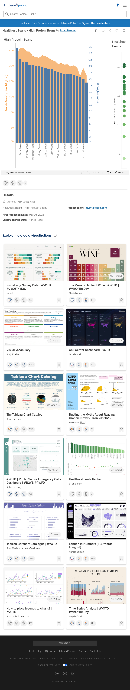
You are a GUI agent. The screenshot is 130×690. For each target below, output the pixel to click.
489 (30, 623)
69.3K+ (118, 599)
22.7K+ (118, 340)
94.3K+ (118, 534)
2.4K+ (119, 405)
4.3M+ (56, 340)
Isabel (9, 293)
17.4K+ (56, 599)
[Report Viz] (123, 30)
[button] (56, 673)
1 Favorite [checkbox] (11, 201)
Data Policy (71, 659)
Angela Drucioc (76, 616)
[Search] (6, 14)
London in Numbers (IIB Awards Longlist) (90, 545)
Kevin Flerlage (13, 419)
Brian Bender (68, 30)
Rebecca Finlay (14, 487)
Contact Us (95, 651)
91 (92, 429)
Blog (39, 651)
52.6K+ (118, 470)
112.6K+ (118, 276)
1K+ (92, 300)
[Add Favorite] (103, 30)
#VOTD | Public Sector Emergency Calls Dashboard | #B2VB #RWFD (33, 481)
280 (30, 300)
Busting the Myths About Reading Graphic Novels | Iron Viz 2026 (92, 416)
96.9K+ (56, 470)
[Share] (110, 30)
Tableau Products (67, 651)
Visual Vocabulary (18, 350)
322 (92, 365)
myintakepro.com (96, 207)
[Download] (117, 30)
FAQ (46, 651)
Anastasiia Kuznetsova (17, 616)
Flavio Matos (75, 293)
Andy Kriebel (12, 354)
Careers (83, 651)
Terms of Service (28, 659)
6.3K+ (31, 429)
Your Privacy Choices (80, 665)
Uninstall (114, 659)
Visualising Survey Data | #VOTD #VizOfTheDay (28, 287)
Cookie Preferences (49, 665)
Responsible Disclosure (93, 659)
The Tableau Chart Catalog (24, 414)
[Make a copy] (96, 30)
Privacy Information (51, 659)
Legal (13, 659)
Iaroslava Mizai (76, 354)
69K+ (57, 534)
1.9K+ (31, 559)
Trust (31, 651)
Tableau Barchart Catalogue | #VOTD (31, 544)
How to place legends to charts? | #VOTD (29, 610)
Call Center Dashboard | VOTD (89, 350)
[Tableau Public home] (15, 5)
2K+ (93, 623)
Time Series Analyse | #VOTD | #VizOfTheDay (90, 610)
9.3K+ (31, 365)
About (53, 651)
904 (93, 559)
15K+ (57, 276)
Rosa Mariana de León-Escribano (23, 548)
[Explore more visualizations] (117, 5)
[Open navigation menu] (124, 5)
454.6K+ (55, 405)
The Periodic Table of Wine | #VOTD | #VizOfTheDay (94, 287)
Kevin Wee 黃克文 (78, 422)
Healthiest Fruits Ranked (85, 479)
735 (30, 494)
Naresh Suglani (76, 552)
